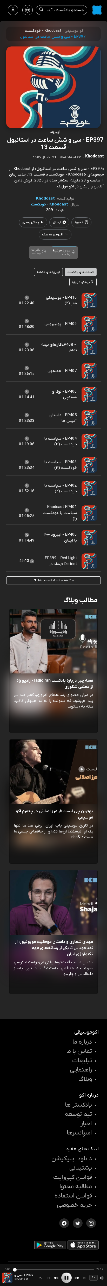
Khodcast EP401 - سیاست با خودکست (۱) (60, 512)
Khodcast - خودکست (49, 204)
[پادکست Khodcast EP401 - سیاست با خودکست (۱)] (89, 512)
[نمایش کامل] (40, 1277)
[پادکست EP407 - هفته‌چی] (89, 371)
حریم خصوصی (74, 1205)
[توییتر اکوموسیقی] (78, 1223)
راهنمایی (81, 1070)
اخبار (86, 1124)
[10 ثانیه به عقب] (56, 1278)
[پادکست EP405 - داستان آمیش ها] (89, 417)
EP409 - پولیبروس (60, 324)
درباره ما (82, 1042)
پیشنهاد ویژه (81, 282)
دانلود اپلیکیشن (71, 1159)
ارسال (57, 222)
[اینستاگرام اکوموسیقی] (91, 1223)
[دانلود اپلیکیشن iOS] (83, 1246)
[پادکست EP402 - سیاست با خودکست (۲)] (89, 488)
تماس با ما (79, 1051)
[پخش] (66, 1277)
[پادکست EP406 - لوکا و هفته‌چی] (89, 394)
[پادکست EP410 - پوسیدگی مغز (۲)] (89, 300)
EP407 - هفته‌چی (62, 371)
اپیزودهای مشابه (48, 272)
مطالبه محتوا (75, 1186)
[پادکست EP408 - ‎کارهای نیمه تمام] (89, 347)
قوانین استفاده (73, 1196)
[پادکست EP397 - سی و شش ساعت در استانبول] (7, 1278)
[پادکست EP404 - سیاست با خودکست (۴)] (89, 441)
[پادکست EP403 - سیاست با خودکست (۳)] (89, 464)
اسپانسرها (79, 1133)
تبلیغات (82, 1061)
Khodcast (45, 198)
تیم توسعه (78, 1114)
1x (93, 1277)
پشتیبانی (80, 1168)
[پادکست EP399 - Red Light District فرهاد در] (89, 560)
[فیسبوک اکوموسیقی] (64, 1223)
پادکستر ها (78, 1105)
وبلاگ (85, 1079)
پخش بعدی (30, 222)
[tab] (64, 252)
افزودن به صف (52, 234)
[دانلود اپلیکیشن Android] (49, 1246)
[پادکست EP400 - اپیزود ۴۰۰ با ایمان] (89, 537)
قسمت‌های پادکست (81, 272)
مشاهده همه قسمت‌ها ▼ (54, 580)
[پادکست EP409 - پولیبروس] (89, 324)
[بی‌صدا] (102, 1277)
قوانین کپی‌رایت (72, 1177)
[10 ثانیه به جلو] (76, 1278)
